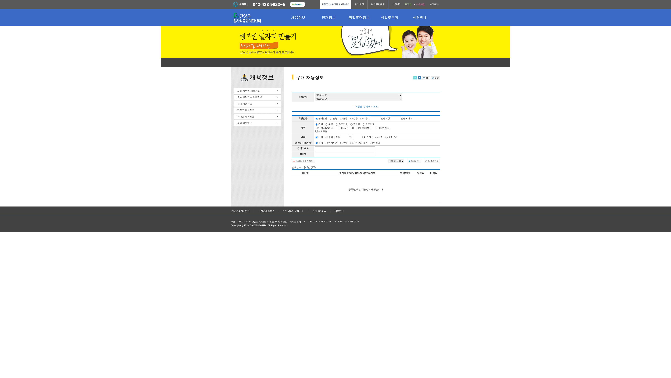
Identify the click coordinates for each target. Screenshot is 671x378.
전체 (320, 124)
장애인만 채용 (360, 142)
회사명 (303, 154)
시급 (365, 118)
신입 (380, 137)
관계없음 (322, 118)
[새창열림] (297, 4)
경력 (330, 137)
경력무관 (392, 137)
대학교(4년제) (347, 127)
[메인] (257, 17)
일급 (355, 118)
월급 (345, 118)
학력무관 (322, 131)
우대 (345, 142)
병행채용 (332, 142)
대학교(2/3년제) (326, 127)
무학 (330, 124)
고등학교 (369, 124)
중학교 (356, 124)
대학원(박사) (384, 127)
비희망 (376, 142)
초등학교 (343, 124)
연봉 (335, 118)
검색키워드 (303, 148)
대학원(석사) (365, 127)
